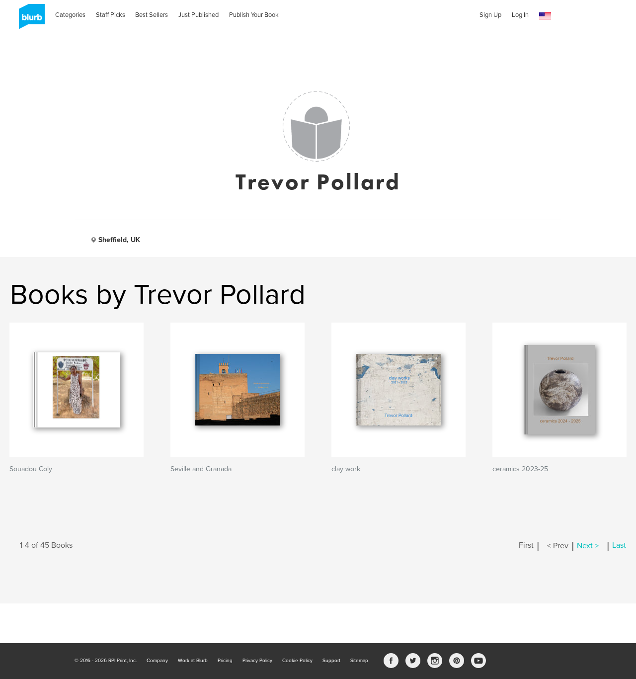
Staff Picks (110, 15)
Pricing (225, 661)
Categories (70, 15)
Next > (588, 546)
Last (619, 546)
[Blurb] (29, 20)
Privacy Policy (257, 661)
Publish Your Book (254, 15)
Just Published (198, 15)
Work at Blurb (193, 661)
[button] (545, 16)
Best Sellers (151, 15)
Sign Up (490, 15)
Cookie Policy (297, 661)
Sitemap (359, 661)
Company (157, 661)
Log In (520, 15)
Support (331, 661)
